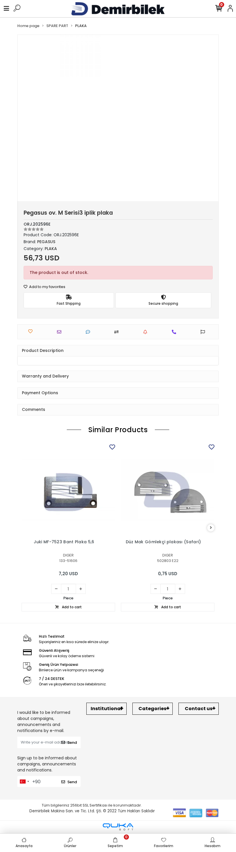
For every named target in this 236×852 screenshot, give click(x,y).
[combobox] (24, 781)
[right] (211, 528)
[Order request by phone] (175, 332)
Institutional (106, 708)
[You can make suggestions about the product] (204, 332)
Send (72, 742)
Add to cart (71, 607)
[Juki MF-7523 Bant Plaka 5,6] (68, 489)
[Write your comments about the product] (89, 332)
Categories (152, 708)
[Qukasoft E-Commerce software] (118, 826)
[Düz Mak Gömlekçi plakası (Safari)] (167, 489)
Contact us (198, 708)
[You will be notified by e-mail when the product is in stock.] (146, 332)
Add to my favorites (46, 286)
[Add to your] (118, 332)
